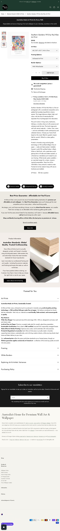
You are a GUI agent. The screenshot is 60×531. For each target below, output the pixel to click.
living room (12, 439)
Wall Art (28, 2)
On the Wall (3, 480)
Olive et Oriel (10, 518)
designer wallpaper (46, 423)
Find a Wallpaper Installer (6, 482)
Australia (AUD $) (8, 514)
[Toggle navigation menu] (58, 7)
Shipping (41, 43)
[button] (1, 1)
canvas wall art (37, 423)
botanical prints (29, 436)
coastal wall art (23, 436)
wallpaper (32, 430)
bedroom (17, 439)
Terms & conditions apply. (30, 222)
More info (30, 228)
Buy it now (45, 78)
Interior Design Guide (5, 474)
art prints (31, 423)
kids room (27, 439)
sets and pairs (40, 439)
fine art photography (51, 436)
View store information (39, 103)
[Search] (50, 7)
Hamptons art (42, 436)
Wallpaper (33, 2)
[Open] (3, 527)
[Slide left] (11, 45)
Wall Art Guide (4, 472)
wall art (27, 423)
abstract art (36, 436)
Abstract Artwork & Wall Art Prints (15, 14)
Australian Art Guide (5, 478)
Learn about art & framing (15, 281)
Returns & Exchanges (39, 92)
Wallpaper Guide (4, 470)
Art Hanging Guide (5, 476)
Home (2, 14)
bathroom (22, 439)
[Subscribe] (47, 397)
